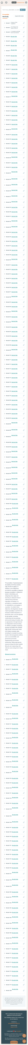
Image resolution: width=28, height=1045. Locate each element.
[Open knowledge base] (23, 1036)
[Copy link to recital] (23, 24)
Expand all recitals (18, 17)
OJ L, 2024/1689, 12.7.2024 (12, 9)
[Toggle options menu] (26, 2)
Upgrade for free (20, 2)
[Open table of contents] (23, 1041)
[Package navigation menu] (6, 2)
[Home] (2, 2)
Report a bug (13, 1042)
